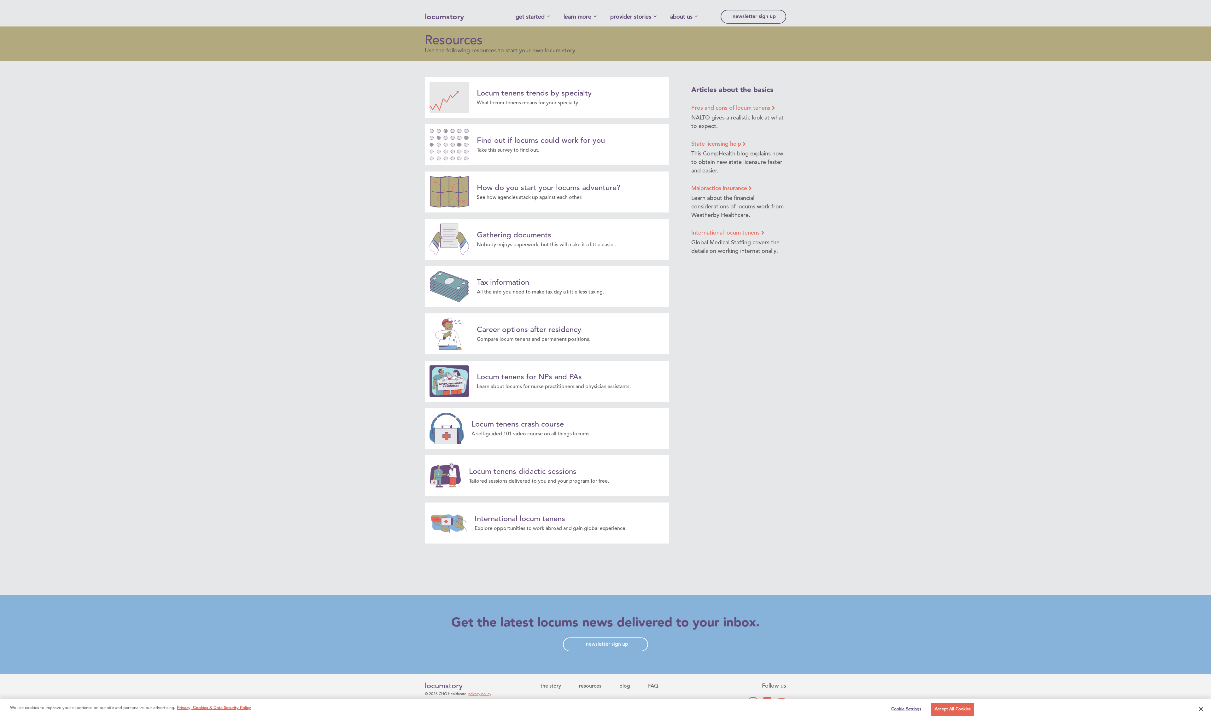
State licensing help (717, 144)
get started (530, 17)
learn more (577, 17)
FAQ (653, 686)
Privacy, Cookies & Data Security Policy (214, 708)
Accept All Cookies (953, 709)
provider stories (630, 17)
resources (590, 686)
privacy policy (479, 694)
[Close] (1201, 709)
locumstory (444, 17)
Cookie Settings (906, 709)
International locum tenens (726, 233)
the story (551, 686)
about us (681, 17)
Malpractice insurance (720, 188)
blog (624, 686)
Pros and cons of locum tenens (731, 108)
